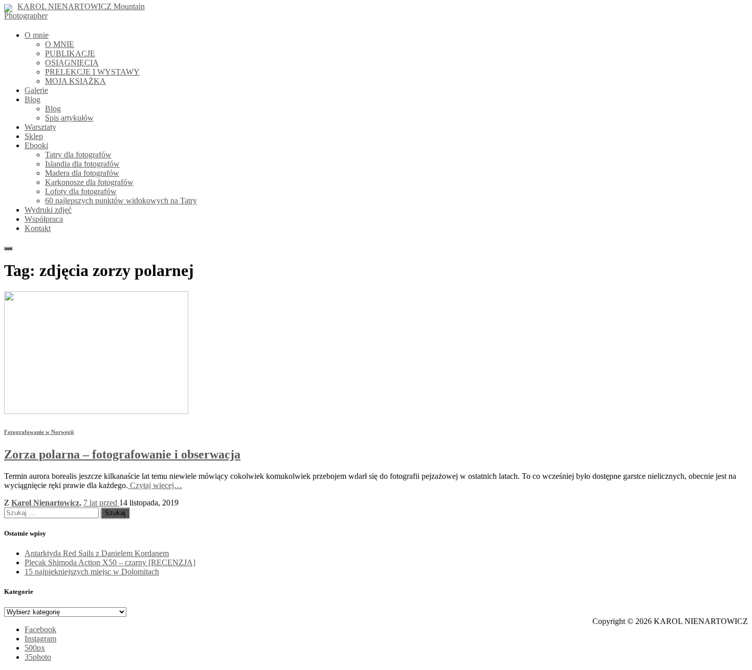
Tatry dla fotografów (78, 154)
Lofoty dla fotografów (81, 191)
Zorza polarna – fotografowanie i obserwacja (122, 454)
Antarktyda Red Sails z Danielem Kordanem (97, 553)
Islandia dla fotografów (82, 163)
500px (35, 647)
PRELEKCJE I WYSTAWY (92, 71)
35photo (38, 657)
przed (101, 502)
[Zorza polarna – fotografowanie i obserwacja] (96, 411)
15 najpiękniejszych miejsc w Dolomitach (92, 571)
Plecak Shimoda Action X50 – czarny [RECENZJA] (110, 562)
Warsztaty (40, 127)
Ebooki (36, 145)
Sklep (34, 136)
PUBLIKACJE (70, 53)
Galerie (36, 90)
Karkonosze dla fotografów (89, 182)
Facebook (40, 629)
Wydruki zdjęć (48, 209)
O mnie (37, 35)
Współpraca (44, 219)
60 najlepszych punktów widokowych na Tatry (121, 200)
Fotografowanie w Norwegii (39, 432)
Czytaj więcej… (155, 485)
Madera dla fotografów (82, 173)
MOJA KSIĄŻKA (75, 81)
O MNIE (59, 44)
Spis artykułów (69, 117)
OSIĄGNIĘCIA (72, 62)
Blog (32, 99)
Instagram (40, 638)
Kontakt (38, 228)
